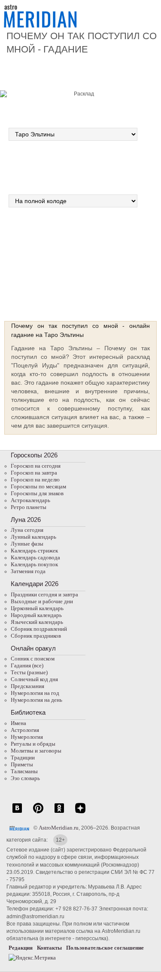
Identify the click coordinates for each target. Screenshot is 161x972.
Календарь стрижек (34, 550)
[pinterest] (38, 812)
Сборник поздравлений (39, 629)
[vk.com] (17, 812)
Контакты (49, 947)
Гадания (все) (27, 665)
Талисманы (24, 771)
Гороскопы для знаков (37, 493)
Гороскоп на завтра (34, 472)
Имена (18, 723)
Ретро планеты (28, 507)
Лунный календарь (33, 537)
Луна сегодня (27, 530)
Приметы (22, 764)
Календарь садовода (35, 557)
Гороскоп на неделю (35, 479)
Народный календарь (36, 615)
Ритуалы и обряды (33, 744)
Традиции (23, 757)
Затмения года (28, 571)
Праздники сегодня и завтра (44, 594)
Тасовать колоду (114, 260)
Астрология (25, 730)
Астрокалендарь (30, 500)
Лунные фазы (27, 543)
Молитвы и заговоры (36, 750)
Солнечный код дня (34, 679)
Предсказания (27, 686)
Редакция (21, 947)
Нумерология (27, 737)
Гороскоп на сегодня (36, 466)
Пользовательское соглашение (105, 947)
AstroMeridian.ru (59, 827)
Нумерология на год (35, 693)
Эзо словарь (25, 778)
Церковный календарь (37, 608)
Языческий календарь (37, 622)
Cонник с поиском (33, 658)
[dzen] (80, 812)
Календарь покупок (34, 564)
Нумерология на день (36, 700)
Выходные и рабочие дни (42, 601)
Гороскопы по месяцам (38, 486)
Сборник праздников (36, 636)
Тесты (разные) (29, 672)
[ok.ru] (59, 812)
